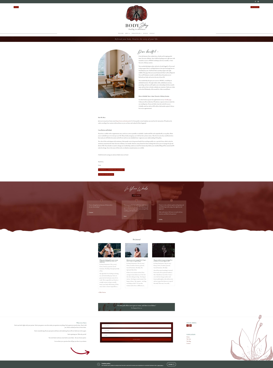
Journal (145, 33)
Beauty (155, 265)
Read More (136, 195)
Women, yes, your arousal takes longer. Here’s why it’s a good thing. (136, 260)
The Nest (188, 339)
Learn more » (160, 365)
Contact (152, 33)
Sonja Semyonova (105, 264)
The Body (107, 268)
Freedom (132, 265)
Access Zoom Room (106, 174)
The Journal (254, 7)
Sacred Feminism (131, 267)
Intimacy (105, 266)
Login (16, 7)
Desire (101, 266)
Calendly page (167, 99)
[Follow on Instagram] (258, 1)
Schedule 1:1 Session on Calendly (111, 169)
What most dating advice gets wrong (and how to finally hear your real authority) (109, 261)
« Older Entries (102, 292)
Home (188, 337)
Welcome (121, 33)
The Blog (188, 341)
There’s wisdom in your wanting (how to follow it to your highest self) (163, 260)
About (127, 33)
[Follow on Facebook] (255, 1)
